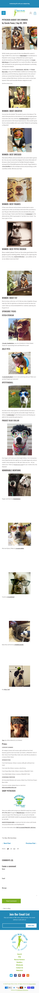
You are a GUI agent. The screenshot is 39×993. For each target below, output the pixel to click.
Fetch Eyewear (19, 69)
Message (4, 888)
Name (3, 869)
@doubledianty (16, 499)
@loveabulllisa (6, 166)
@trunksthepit (10, 597)
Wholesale (19, 965)
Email (3, 878)
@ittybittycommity (18, 644)
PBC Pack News (12, 838)
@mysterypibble (20, 548)
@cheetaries (29, 214)
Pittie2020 (19, 970)
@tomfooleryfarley (24, 118)
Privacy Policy (32, 984)
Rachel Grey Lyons (18, 464)
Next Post (7, 843)
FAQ (19, 957)
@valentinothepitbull (7, 377)
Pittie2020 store (20, 812)
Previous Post (30, 843)
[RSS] (27, 975)
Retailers (19, 962)
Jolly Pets (26, 69)
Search (19, 954)
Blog (6, 838)
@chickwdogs (10, 415)
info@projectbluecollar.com (9, 787)
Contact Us (19, 968)
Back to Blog (6, 908)
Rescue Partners (19, 959)
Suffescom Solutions (22, 990)
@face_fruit (7, 689)
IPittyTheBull (23, 55)
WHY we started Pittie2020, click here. (26, 827)
